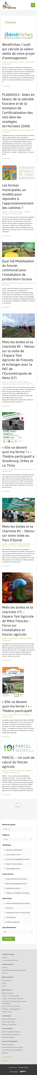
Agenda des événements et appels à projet (14, 970)
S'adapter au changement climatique (17, 893)
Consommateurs (11, 917)
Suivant (18, 806)
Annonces (4, 973)
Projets (4, 986)
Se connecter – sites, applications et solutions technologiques (14, 1002)
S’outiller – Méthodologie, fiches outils (12, 998)
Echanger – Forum (7, 1011)
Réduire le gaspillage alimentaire (16, 883)
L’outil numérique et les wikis (10, 960)
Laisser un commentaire (9, 62)
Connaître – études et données (10, 996)
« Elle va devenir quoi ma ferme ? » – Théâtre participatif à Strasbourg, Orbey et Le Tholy (18, 456)
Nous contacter (13, 1067)
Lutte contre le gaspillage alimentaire (18, 859)
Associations (10, 908)
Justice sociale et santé (13, 854)
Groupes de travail (7, 1057)
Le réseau (4, 957)
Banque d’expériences (8, 993)
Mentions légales (23, 1067)
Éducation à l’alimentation (14, 850)
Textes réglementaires (13, 868)
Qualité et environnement (14, 864)
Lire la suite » (6, 86)
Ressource (21, 62)
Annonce (21, 130)
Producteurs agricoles (12, 922)
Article (20, 212)
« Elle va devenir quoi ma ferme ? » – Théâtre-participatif (17, 706)
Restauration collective (13, 888)
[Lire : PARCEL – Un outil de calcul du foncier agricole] (18, 748)
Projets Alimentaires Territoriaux (16, 879)
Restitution (5, 384)
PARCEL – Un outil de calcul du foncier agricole (18, 762)
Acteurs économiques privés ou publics (18, 903)
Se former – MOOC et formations (11, 1006)
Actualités (4, 967)
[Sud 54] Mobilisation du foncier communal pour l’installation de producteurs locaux (18, 270)
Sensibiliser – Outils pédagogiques (11, 1009)
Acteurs (4, 983)
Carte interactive (6, 980)
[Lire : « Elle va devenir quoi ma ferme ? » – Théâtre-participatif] (13, 682)
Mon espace (5, 1060)
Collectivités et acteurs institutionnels (18, 912)
